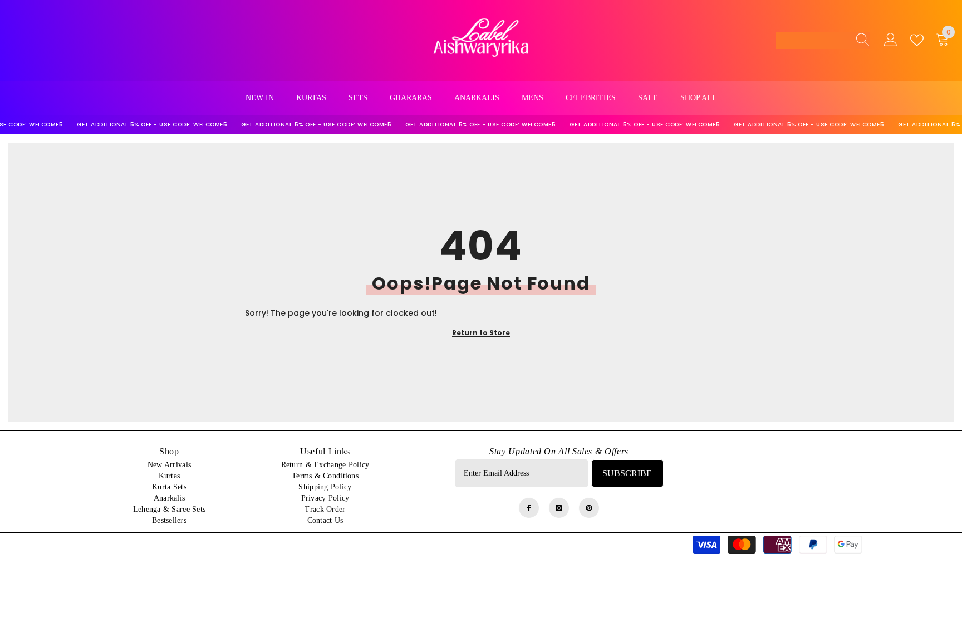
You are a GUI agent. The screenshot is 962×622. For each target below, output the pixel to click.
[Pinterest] (589, 507)
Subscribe (627, 473)
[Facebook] (528, 507)
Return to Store (481, 332)
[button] (823, 40)
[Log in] (890, 40)
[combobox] (812, 40)
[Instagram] (559, 507)
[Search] (859, 40)
